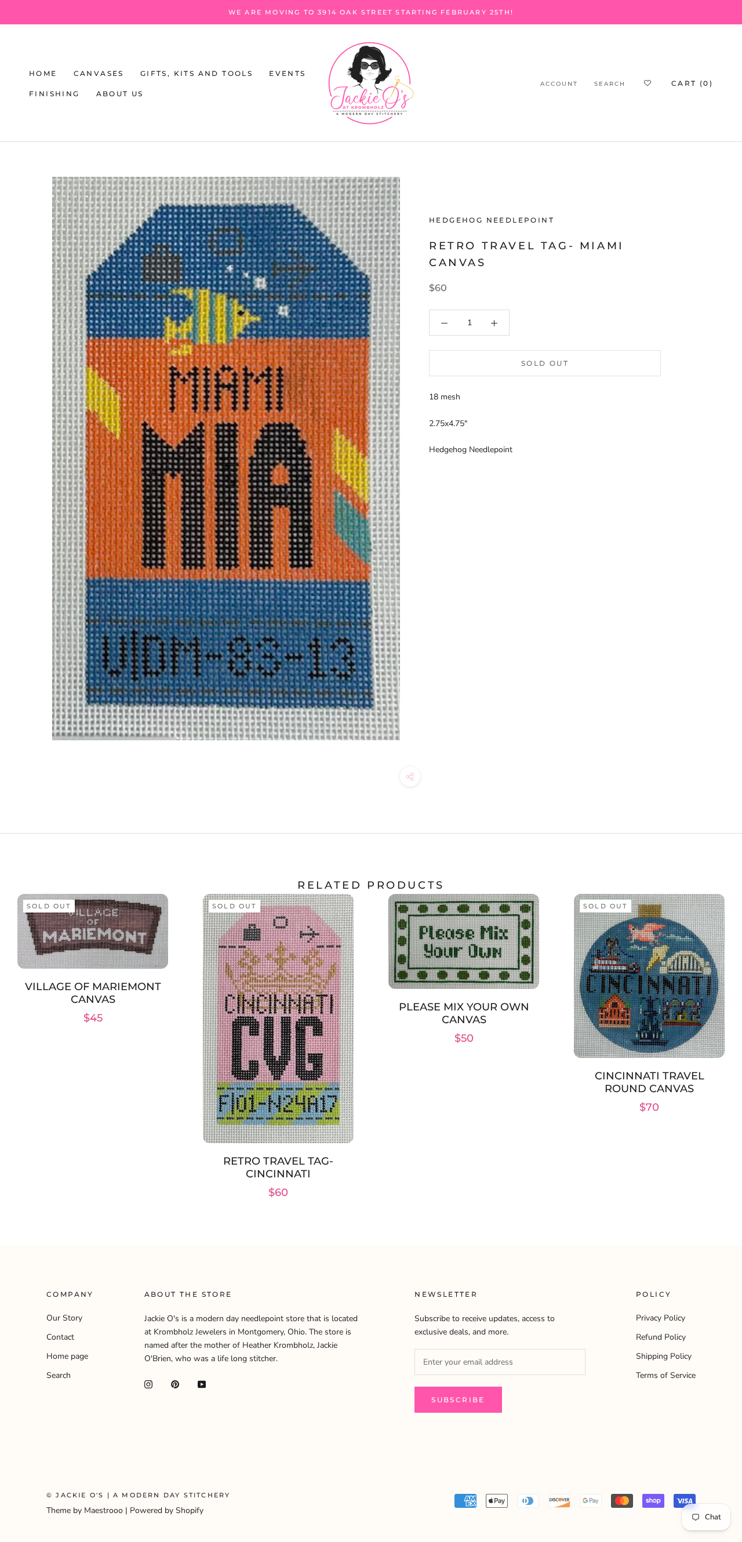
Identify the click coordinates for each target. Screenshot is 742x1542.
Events (287, 73)
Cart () (692, 83)
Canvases (99, 73)
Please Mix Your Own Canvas (464, 1013)
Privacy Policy (660, 1317)
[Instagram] (148, 1383)
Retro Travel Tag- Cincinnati (278, 1167)
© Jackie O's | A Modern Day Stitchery (138, 1495)
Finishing (54, 93)
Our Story (64, 1317)
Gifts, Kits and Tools (196, 73)
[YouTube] (202, 1383)
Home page (67, 1356)
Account (559, 84)
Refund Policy (661, 1337)
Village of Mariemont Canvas (93, 993)
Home (43, 73)
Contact (60, 1337)
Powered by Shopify (166, 1510)
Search (609, 84)
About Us (120, 93)
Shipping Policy (664, 1356)
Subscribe (458, 1399)
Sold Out (545, 363)
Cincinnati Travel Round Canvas (649, 1082)
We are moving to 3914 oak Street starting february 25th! (371, 12)
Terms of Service (666, 1375)
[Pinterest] (175, 1383)
